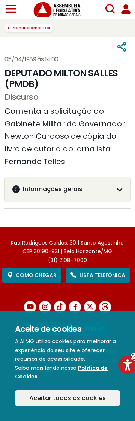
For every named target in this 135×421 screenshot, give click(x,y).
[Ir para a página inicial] (61, 9)
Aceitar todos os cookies (67, 398)
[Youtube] (30, 307)
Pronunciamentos (31, 28)
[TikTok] (60, 307)
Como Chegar (36, 275)
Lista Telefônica (102, 275)
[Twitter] (90, 307)
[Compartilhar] (122, 47)
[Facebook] (75, 307)
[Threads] (105, 307)
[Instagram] (45, 307)
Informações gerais (52, 189)
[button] (10, 9)
